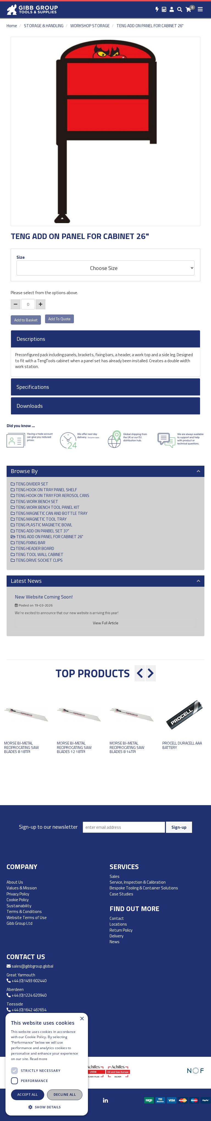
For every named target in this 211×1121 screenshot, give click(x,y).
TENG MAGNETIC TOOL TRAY (40, 519)
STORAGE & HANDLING (43, 26)
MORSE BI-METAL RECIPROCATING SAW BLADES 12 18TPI (74, 747)
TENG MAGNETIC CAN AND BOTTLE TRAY (51, 513)
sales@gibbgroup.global (32, 966)
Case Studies (121, 894)
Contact (117, 918)
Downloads (29, 406)
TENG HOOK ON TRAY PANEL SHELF (46, 490)
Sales (115, 876)
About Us (15, 882)
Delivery (116, 936)
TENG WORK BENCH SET (36, 501)
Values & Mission (22, 888)
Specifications (32, 387)
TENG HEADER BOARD (34, 548)
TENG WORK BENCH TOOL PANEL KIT (47, 507)
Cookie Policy (18, 900)
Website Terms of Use (27, 917)
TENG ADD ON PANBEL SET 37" (42, 531)
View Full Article (105, 623)
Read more (39, 1059)
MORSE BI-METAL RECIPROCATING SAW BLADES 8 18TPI (21, 747)
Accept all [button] (27, 1094)
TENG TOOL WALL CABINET (39, 554)
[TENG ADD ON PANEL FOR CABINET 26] (105, 131)
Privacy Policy (18, 894)
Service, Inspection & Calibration (138, 882)
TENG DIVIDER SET (31, 484)
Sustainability (19, 906)
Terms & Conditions (24, 911)
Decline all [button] (65, 1094)
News (115, 942)
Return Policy (121, 930)
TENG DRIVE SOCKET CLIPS (39, 560)
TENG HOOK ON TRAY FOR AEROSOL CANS (52, 495)
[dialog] (46, 1064)
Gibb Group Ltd (19, 923)
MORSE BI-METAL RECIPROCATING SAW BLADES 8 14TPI (127, 747)
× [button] (82, 1019)
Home (12, 26)
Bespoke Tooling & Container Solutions (144, 888)
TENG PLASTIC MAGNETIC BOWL (43, 525)
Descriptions (30, 339)
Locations (118, 924)
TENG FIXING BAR (30, 543)
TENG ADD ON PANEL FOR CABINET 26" (150, 26)
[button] (46, 1107)
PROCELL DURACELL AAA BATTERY (182, 745)
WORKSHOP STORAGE (90, 26)
